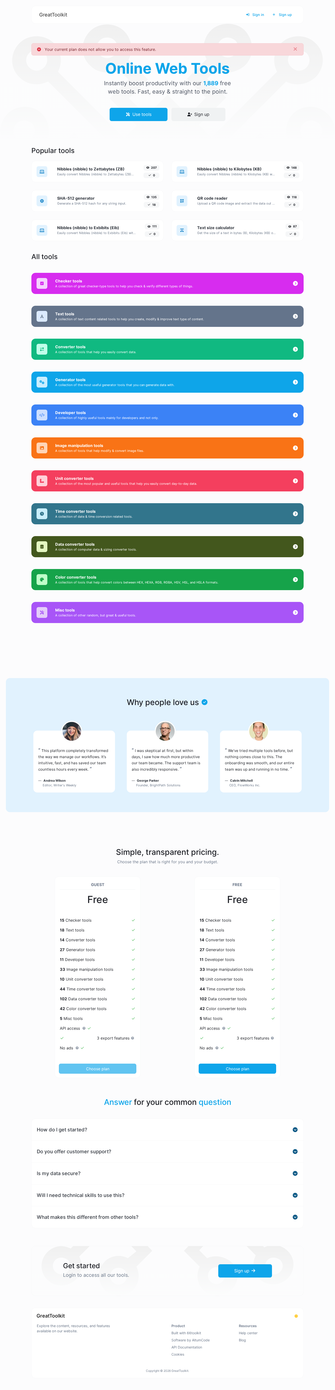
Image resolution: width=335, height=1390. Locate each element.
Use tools (141, 114)
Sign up (285, 15)
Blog (242, 1340)
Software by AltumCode (190, 1340)
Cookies (177, 1354)
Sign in (257, 15)
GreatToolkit (53, 15)
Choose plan (97, 1068)
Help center (248, 1333)
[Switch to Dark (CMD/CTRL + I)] (296, 1316)
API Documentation (186, 1347)
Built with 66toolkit (186, 1333)
